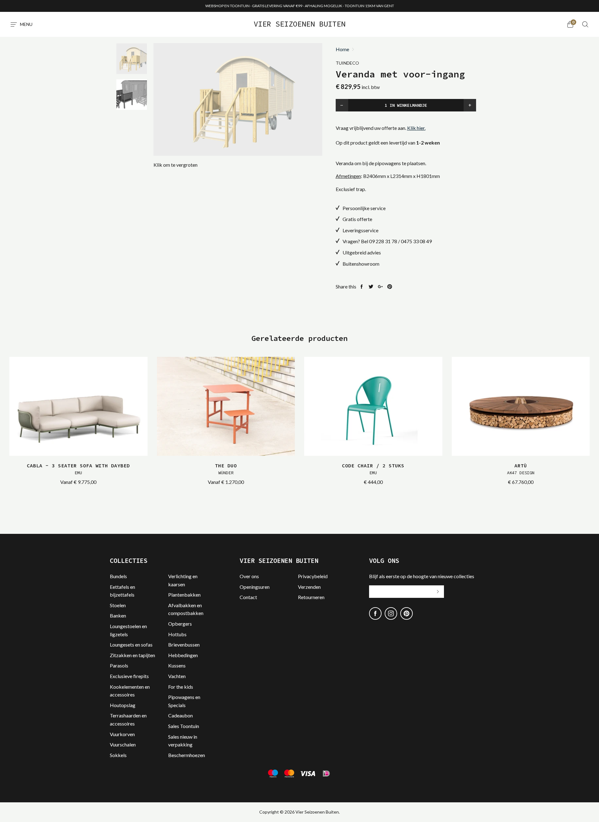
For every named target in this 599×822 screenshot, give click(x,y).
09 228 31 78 (383, 241)
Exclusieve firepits (129, 676)
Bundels (118, 576)
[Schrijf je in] (437, 591)
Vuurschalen (123, 744)
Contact (248, 597)
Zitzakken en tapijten (132, 655)
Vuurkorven (122, 734)
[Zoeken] (585, 24)
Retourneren (311, 597)
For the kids (180, 687)
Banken (118, 615)
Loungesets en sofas (131, 644)
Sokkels (118, 755)
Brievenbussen (184, 644)
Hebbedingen (183, 655)
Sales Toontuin (183, 726)
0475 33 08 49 (416, 241)
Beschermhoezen (186, 755)
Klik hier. (416, 128)
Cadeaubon (180, 715)
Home (342, 49)
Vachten (177, 676)
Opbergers (180, 624)
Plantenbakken (184, 595)
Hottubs (177, 634)
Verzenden (309, 587)
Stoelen (118, 605)
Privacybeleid (313, 576)
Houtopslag (122, 705)
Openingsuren (255, 587)
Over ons (249, 576)
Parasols (119, 665)
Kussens (177, 665)
